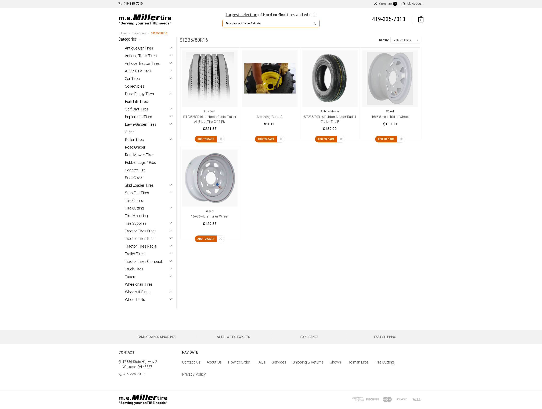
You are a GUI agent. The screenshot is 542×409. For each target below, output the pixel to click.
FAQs (261, 362)
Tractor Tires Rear (140, 238)
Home (123, 33)
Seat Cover (134, 177)
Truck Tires (134, 269)
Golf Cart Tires (137, 109)
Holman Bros (358, 362)
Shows (335, 362)
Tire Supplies (136, 223)
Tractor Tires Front (140, 231)
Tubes (130, 276)
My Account (415, 3)
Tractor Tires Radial (141, 246)
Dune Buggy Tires (139, 94)
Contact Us (191, 362)
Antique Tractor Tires (142, 63)
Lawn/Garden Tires (140, 124)
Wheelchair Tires (139, 284)
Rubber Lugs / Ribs (140, 162)
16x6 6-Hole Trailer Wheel (209, 216)
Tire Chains (134, 200)
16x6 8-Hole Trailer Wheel (390, 117)
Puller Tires (134, 139)
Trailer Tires (139, 33)
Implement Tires (138, 116)
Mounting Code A (269, 117)
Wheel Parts (135, 299)
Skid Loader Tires (139, 185)
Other (129, 132)
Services (279, 362)
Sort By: (384, 39)
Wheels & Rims (137, 292)
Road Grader (135, 147)
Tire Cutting (134, 208)
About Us (214, 362)
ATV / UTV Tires (138, 71)
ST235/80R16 (159, 33)
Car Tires (132, 78)
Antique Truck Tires (141, 56)
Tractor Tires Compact (143, 261)
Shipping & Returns (308, 362)
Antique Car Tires (139, 48)
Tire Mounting (136, 215)
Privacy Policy (194, 374)
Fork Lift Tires (136, 101)
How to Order (239, 362)
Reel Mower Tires (139, 155)
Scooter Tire (135, 170)
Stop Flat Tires (137, 193)
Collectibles (134, 86)
